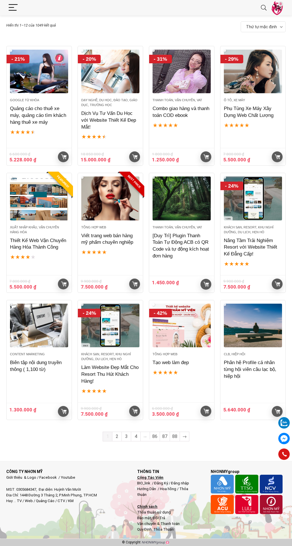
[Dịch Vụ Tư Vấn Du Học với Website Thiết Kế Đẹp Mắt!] (110, 71)
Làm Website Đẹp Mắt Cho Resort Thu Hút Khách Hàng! (110, 374)
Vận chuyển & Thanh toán (158, 523)
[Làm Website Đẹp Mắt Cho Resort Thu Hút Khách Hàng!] (110, 325)
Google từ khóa (24, 100)
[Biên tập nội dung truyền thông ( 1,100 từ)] (39, 325)
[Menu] (13, 7)
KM (71, 501)
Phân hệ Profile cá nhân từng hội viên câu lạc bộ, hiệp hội (250, 369)
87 (164, 436)
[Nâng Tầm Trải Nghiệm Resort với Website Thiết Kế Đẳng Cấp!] (253, 198)
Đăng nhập (180, 483)
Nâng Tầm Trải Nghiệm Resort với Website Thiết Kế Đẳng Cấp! (250, 247)
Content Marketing (27, 354)
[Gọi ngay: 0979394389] (284, 454)
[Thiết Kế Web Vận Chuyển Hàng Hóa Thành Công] (39, 198)
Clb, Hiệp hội (234, 354)
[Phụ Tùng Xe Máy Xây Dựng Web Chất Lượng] (253, 71)
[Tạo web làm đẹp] (182, 325)
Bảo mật (144, 518)
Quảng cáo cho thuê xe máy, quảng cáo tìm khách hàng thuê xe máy (38, 115)
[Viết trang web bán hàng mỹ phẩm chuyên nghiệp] (110, 198)
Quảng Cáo (45, 501)
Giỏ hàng (63, 156)
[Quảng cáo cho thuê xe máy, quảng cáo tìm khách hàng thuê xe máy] (39, 71)
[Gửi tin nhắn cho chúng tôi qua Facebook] (284, 438)
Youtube (68, 477)
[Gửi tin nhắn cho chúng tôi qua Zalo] (284, 419)
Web (29, 501)
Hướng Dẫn (147, 489)
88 (174, 436)
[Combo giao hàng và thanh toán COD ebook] (182, 71)
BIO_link (144, 483)
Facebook (48, 477)
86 (154, 436)
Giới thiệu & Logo (21, 477)
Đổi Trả (159, 518)
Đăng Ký (161, 483)
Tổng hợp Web (93, 227)
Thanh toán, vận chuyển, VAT (177, 100)
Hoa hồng (168, 489)
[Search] (264, 7)
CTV (61, 501)
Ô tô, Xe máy (234, 100)
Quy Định (144, 529)
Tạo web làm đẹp (171, 362)
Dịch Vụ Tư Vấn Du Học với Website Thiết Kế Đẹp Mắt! (108, 120)
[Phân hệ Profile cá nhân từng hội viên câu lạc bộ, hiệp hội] (253, 325)
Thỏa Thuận (163, 529)
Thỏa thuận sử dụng (154, 512)
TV (19, 501)
